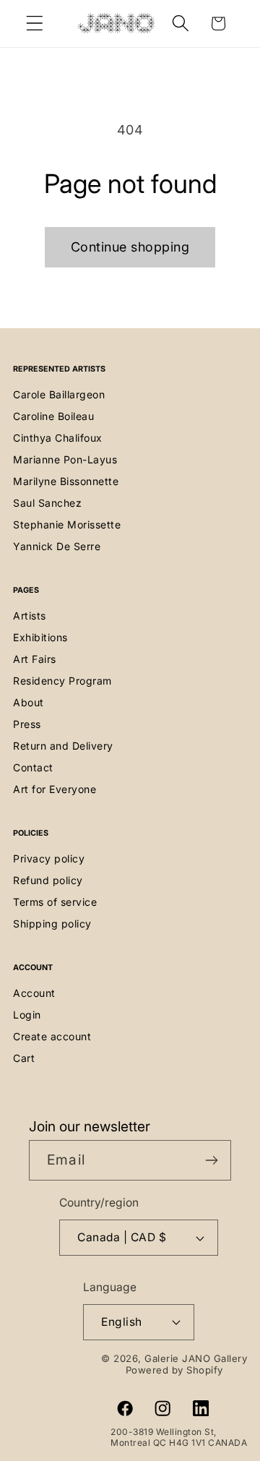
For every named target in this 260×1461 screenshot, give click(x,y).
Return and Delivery (63, 746)
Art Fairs (34, 659)
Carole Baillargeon (59, 394)
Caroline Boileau (53, 416)
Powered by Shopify (174, 1370)
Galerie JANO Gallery (195, 1358)
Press (27, 724)
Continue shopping (130, 246)
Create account (52, 1036)
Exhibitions (40, 637)
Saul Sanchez (47, 503)
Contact (33, 767)
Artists (29, 615)
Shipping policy (52, 923)
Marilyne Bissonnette (65, 481)
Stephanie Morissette (67, 524)
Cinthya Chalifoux (58, 438)
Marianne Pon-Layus (65, 459)
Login (27, 1014)
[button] (35, 23)
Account (34, 993)
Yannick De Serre (56, 546)
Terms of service (55, 902)
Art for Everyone (54, 789)
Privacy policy (48, 858)
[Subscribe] (211, 1160)
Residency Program (62, 680)
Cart (24, 1058)
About (28, 702)
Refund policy (48, 880)
